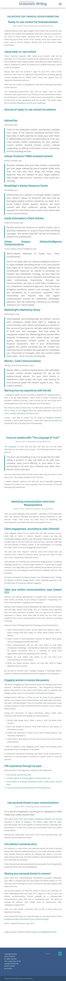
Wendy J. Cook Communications (22, 361)
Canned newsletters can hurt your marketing (27, 103)
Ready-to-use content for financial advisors (33, 22)
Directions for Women (46, 693)
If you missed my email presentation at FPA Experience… (29, 788)
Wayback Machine (53, 417)
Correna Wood (48, 509)
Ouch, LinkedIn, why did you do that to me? (21, 413)
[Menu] (59, 4)
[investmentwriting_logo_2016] (33, 4)
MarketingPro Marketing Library (22, 310)
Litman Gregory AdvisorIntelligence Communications (33, 243)
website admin (46, 807)
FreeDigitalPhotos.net (47, 932)
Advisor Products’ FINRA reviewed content (28, 156)
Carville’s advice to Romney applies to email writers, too (29, 778)
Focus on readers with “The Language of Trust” (33, 437)
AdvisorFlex (11, 120)
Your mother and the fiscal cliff (19, 775)
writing (36, 807)
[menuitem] (59, 4)
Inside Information (14, 218)
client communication (31, 26)
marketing (31, 441)
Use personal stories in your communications (33, 803)
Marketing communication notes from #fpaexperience (33, 503)
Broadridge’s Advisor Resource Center (26, 186)
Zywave (42, 599)
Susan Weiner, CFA (47, 26)
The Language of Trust (14, 446)
